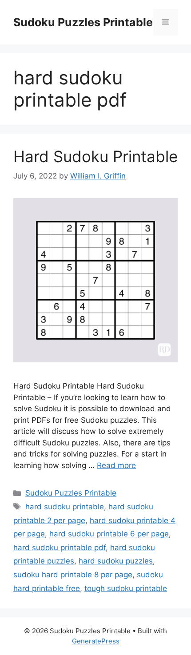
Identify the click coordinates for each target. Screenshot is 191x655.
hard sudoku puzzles (116, 560)
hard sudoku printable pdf (59, 547)
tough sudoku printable (125, 588)
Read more (116, 465)
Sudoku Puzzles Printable (83, 22)
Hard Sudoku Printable (95, 156)
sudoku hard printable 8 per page (72, 574)
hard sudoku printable (64, 506)
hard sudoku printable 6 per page (109, 533)
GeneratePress (95, 641)
